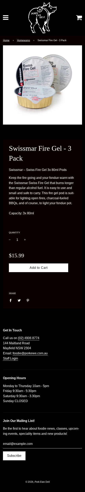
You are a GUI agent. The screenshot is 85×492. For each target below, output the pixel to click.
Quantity (14, 232)
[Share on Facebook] (11, 300)
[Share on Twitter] (19, 300)
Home (6, 40)
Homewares (23, 40)
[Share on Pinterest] (28, 300)
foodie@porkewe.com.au (30, 353)
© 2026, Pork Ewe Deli (38, 482)
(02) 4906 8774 (28, 338)
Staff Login (10, 358)
